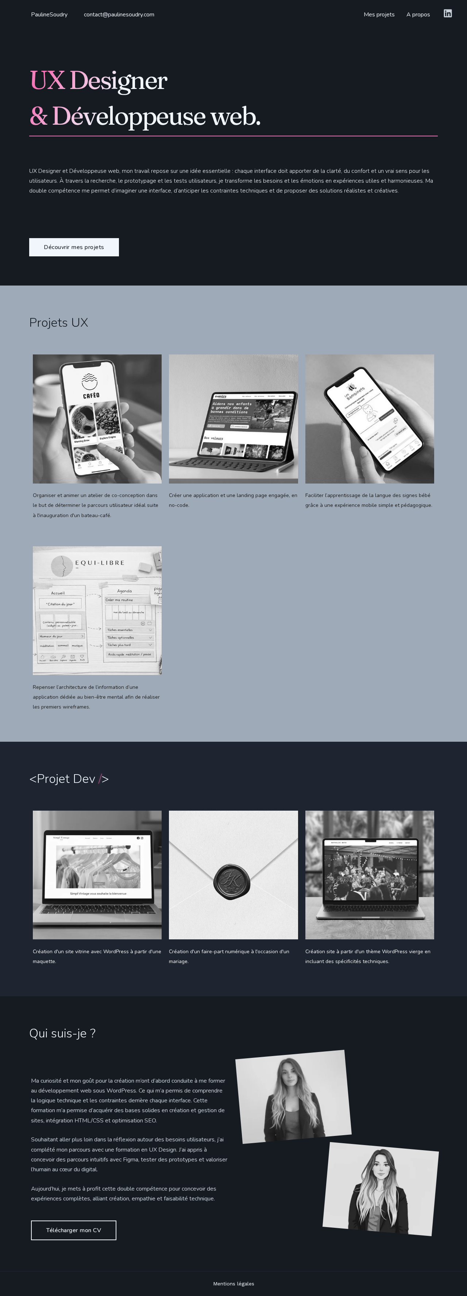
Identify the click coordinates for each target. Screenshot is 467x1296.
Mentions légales (233, 1284)
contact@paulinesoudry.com (119, 15)
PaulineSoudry (49, 15)
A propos (418, 15)
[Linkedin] (447, 13)
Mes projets (379, 15)
